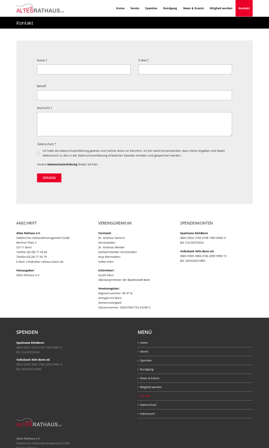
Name (42, 60)
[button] (8, 439)
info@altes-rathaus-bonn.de (44, 262)
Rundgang (147, 369)
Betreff (41, 86)
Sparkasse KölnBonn (30, 343)
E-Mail (143, 60)
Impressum (147, 413)
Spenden (146, 360)
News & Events (150, 378)
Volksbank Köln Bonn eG (33, 359)
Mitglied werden (151, 387)
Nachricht (44, 108)
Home (144, 343)
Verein (144, 351)
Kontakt (145, 396)
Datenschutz (148, 405)
